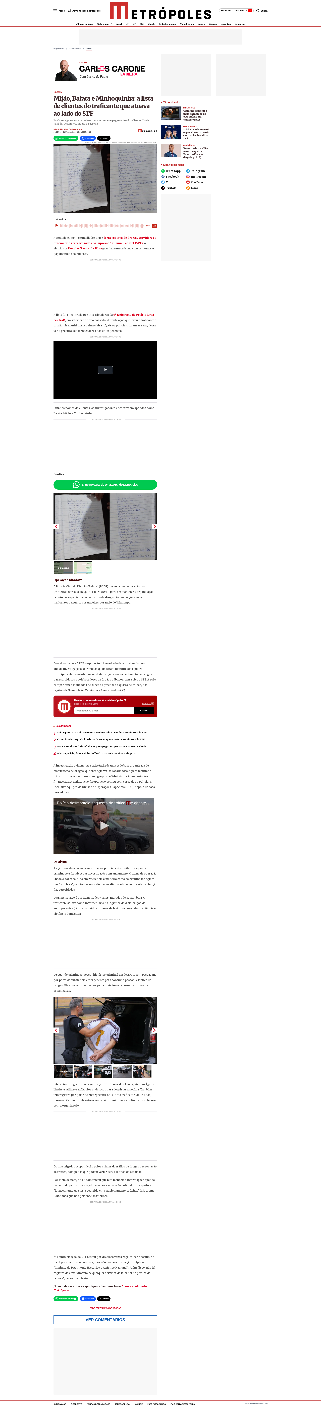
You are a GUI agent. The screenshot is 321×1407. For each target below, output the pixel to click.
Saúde (201, 24)
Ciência (213, 24)
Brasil (119, 24)
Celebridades (189, 145)
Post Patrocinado (156, 1404)
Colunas (83, 62)
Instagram (198, 176)
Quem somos (60, 1404)
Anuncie (139, 1404)
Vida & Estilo (187, 24)
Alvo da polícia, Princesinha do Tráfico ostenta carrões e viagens (96, 753)
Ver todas (146, 703)
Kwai (194, 188)
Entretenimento (167, 24)
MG (141, 24)
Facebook (172, 176)
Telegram (198, 171)
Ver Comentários (105, 1319)
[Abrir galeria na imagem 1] (105, 526)
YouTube (197, 182)
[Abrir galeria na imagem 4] (122, 1071)
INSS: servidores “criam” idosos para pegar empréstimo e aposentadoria (101, 746)
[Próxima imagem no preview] (154, 526)
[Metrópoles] (160, 10)
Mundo (151, 24)
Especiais (240, 24)
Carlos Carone (75, 129)
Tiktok (171, 188)
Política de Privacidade (98, 1404)
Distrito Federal (75, 49)
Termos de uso (122, 1404)
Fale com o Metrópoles (182, 1404)
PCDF (92, 1308)
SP (134, 24)
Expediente (76, 1404)
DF (127, 24)
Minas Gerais (189, 108)
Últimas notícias (84, 24)
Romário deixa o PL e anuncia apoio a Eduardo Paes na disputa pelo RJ (195, 153)
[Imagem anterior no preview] (56, 526)
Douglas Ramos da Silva (85, 248)
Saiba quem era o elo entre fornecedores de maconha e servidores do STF (102, 732)
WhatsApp (173, 171)
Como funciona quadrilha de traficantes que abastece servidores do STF (101, 739)
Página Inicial (59, 49)
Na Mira (89, 49)
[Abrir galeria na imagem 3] (103, 1071)
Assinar (144, 710)
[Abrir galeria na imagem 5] (142, 1071)
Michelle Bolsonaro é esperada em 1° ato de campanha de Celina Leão (196, 134)
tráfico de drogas (110, 1308)
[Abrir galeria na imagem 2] (83, 567)
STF (98, 1308)
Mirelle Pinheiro (60, 129)
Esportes (226, 24)
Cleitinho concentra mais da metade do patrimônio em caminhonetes (195, 115)
